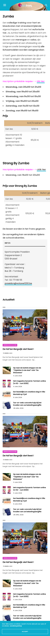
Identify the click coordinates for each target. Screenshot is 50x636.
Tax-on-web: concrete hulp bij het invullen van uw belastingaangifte (27, 403)
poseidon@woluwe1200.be (18, 283)
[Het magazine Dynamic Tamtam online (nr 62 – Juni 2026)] (7, 383)
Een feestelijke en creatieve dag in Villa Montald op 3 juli (29, 392)
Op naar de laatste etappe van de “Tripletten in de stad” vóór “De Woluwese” (27, 370)
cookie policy (16, 626)
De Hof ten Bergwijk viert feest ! (18, 349)
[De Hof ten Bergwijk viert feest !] (25, 325)
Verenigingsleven (10, 345)
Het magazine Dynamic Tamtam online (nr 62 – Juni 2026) (29, 382)
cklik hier (41, 169)
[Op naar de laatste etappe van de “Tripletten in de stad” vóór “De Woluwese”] (7, 370)
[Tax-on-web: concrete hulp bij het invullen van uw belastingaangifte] (7, 405)
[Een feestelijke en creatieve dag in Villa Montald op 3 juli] (7, 394)
